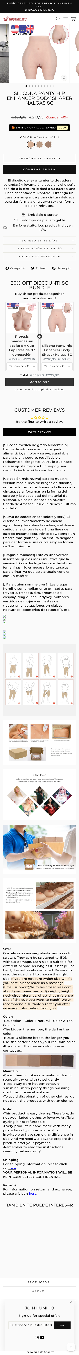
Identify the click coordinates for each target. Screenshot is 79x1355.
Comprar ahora (39, 169)
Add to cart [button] (39, 382)
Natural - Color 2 (39, 144)
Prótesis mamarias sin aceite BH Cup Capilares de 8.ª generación (22, 345)
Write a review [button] (39, 432)
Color (39, 137)
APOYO (38, 1291)
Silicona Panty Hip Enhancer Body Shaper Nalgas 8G (57, 350)
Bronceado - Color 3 (48, 144)
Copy (62, 127)
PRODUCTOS (39, 1282)
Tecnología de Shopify (39, 1352)
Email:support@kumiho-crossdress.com (38, 987)
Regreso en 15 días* (39, 240)
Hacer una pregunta (40, 256)
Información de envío (39, 248)
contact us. (12, 1050)
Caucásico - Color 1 (30, 144)
